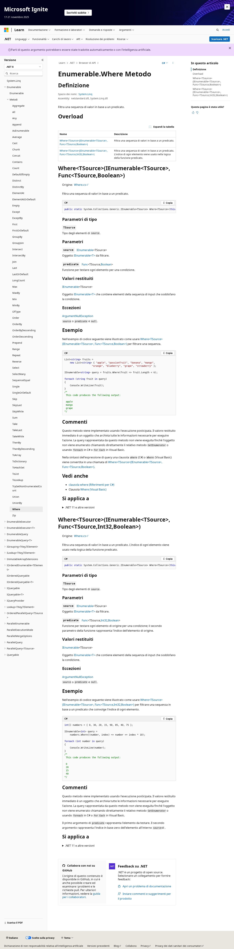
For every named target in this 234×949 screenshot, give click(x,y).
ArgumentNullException (77, 316)
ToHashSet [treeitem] (18, 467)
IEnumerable (85, 250)
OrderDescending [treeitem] (22, 336)
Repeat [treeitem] (16, 355)
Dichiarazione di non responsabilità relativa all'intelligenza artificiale (43, 945)
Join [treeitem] (14, 261)
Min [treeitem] (14, 299)
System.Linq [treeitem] (14, 80)
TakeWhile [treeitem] (18, 436)
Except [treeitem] (16, 211)
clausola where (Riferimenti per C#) (91, 485)
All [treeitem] (13, 112)
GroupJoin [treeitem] (18, 243)
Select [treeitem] (15, 367)
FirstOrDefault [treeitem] (20, 230)
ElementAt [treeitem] (18, 193)
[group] (119, 209)
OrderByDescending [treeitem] (24, 330)
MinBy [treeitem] (16, 305)
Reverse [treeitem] (16, 361)
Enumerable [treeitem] (17, 93)
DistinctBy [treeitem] (18, 187)
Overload (198, 73)
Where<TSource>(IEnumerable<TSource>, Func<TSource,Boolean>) (207, 81)
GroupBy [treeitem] (17, 236)
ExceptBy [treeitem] (17, 218)
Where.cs (80, 185)
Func (85, 264)
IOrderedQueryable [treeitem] (18, 575)
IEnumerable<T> (84, 255)
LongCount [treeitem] (18, 280)
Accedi (226, 29)
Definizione (199, 69)
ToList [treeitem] (15, 473)
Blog (116, 945)
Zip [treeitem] (14, 515)
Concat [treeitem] (16, 155)
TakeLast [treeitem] (17, 430)
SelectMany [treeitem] (19, 374)
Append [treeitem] (16, 124)
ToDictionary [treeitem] (19, 461)
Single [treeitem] (16, 386)
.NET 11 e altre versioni (80, 507)
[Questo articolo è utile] (193, 112)
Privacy (145, 945)
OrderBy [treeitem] (17, 324)
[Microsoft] (6, 30)
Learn (62, 62)
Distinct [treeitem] (16, 180)
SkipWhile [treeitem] (18, 411)
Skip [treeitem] (14, 399)
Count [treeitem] (15, 168)
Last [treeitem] (14, 268)
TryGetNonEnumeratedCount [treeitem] (27, 488)
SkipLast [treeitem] (17, 405)
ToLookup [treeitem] (17, 480)
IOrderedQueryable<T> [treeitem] (20, 582)
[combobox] (23, 66)
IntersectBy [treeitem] (18, 255)
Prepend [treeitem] (17, 342)
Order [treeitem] (15, 317)
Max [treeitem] (14, 286)
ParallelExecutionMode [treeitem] (20, 629)
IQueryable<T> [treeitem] (15, 594)
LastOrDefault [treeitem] (20, 274)
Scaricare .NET (219, 39)
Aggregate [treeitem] (18, 105)
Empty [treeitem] (16, 205)
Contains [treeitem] (17, 162)
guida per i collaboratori (81, 895)
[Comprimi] (43, 60)
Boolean (106, 264)
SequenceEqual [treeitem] (21, 380)
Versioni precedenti (98, 945)
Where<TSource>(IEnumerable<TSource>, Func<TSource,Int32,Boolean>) (210, 92)
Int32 (104, 620)
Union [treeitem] (15, 496)
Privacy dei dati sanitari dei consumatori (178, 945)
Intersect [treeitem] (17, 249)
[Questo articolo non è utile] (197, 112)
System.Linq (85, 94)
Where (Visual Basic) (93, 489)
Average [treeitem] (17, 137)
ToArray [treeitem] (16, 455)
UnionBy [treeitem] (17, 502)
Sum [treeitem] (14, 417)
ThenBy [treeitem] (16, 442)
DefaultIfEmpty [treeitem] (21, 174)
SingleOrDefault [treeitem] (21, 392)
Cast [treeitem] (14, 143)
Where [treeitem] (16, 509)
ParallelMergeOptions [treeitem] (19, 636)
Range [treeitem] (16, 349)
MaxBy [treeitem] (16, 292)
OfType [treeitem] (16, 311)
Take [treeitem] (14, 424)
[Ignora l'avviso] (227, 7)
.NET (72, 62)
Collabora (131, 945)
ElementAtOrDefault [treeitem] (23, 199)
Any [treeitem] (14, 118)
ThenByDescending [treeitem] (23, 448)
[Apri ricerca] (217, 30)
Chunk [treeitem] (16, 149)
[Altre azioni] (173, 63)
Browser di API (87, 62)
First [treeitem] (14, 224)
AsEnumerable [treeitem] (20, 130)
